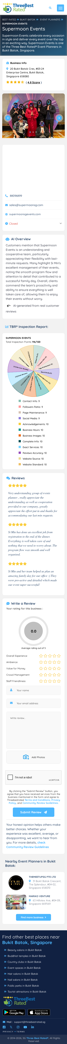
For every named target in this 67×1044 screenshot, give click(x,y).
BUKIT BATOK (27, 19)
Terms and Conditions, (38, 799)
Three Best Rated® (37, 1038)
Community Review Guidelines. (40, 802)
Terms (21, 1032)
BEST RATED (9, 19)
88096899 (16, 195)
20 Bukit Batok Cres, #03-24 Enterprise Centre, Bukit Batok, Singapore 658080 (25, 72)
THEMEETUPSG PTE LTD (42, 876)
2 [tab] (33, 132)
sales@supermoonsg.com (26, 205)
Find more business (32, 917)
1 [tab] (30, 132)
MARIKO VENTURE (39, 896)
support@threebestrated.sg (29, 1021)
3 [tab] (36, 132)
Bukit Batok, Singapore (27, 942)
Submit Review (31, 812)
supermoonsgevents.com (25, 214)
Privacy (8, 1032)
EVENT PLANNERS (50, 19)
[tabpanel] (33, 117)
